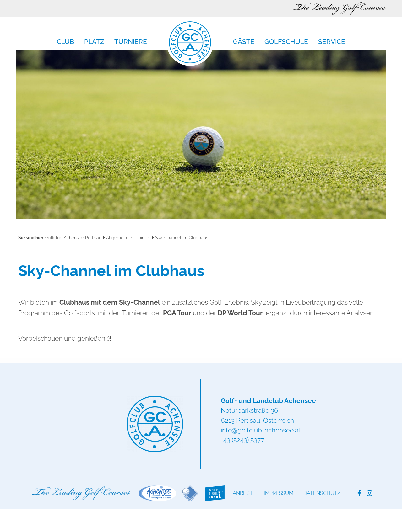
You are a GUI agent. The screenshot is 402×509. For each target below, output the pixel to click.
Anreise (243, 493)
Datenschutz (321, 493)
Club (65, 42)
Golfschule (286, 42)
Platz (94, 42)
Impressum (278, 493)
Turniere (130, 42)
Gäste (243, 42)
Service (331, 42)
